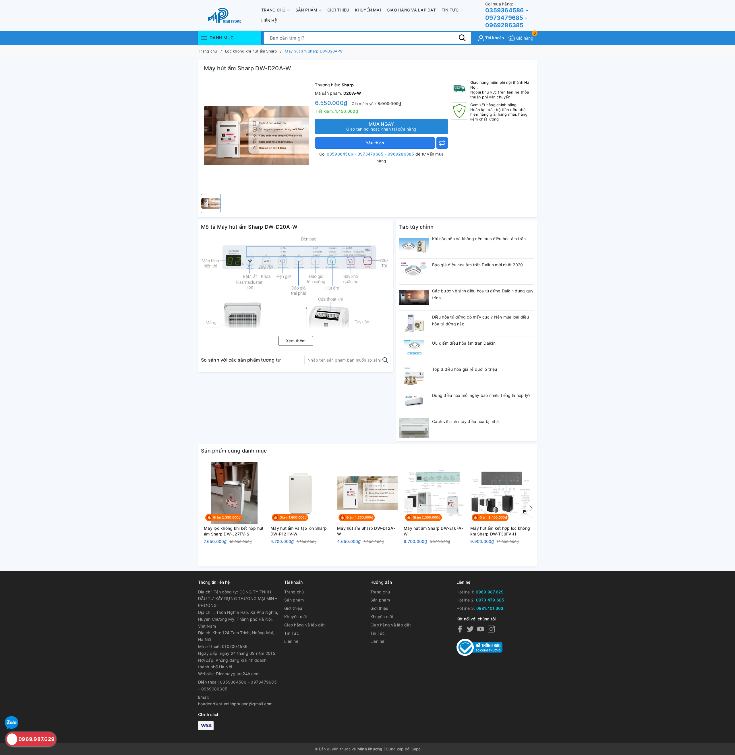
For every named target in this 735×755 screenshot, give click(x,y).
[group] (256, 135)
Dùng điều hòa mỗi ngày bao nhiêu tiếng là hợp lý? (481, 395)
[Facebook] (460, 628)
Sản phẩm (307, 9)
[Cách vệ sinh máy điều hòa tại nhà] (414, 428)
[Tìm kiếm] (462, 37)
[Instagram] (491, 628)
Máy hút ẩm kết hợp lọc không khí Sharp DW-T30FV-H (500, 531)
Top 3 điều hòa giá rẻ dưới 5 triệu (464, 369)
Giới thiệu (338, 9)
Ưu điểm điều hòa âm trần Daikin (464, 343)
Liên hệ (269, 20)
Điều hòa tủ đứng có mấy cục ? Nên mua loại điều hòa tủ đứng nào (480, 320)
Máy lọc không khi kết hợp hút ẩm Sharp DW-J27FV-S (233, 531)
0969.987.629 (490, 591)
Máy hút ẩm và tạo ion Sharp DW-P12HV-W (298, 531)
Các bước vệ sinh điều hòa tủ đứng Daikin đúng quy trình (482, 294)
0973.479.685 (490, 599)
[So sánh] (442, 143)
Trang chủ (274, 9)
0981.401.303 (490, 608)
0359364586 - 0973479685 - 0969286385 (506, 15)
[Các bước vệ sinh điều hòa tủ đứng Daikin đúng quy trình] (414, 298)
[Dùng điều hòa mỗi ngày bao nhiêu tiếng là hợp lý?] (414, 402)
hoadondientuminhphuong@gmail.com (235, 703)
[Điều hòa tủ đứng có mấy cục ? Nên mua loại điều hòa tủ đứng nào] (414, 324)
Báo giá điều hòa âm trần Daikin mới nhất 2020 (477, 264)
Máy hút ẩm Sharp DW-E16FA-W (433, 531)
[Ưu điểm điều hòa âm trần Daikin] (414, 350)
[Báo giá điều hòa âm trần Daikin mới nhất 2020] (414, 271)
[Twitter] (470, 628)
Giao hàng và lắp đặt (411, 9)
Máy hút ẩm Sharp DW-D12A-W (366, 531)
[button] (529, 508)
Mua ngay (381, 126)
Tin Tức (451, 9)
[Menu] (204, 37)
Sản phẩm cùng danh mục (234, 451)
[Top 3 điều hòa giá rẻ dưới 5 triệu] (414, 376)
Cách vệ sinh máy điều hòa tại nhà (465, 421)
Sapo (416, 749)
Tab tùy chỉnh (416, 227)
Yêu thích (375, 142)
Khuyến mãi (368, 9)
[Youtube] (480, 628)
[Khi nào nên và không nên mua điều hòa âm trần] (414, 245)
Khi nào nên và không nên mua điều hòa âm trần (479, 238)
